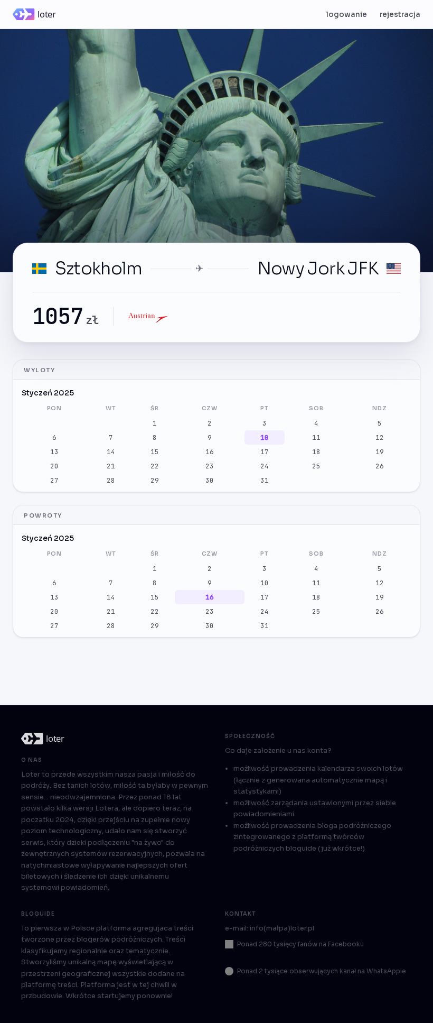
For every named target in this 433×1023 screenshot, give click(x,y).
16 (209, 451)
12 (379, 437)
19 (379, 451)
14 (111, 451)
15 (154, 451)
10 (264, 437)
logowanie (346, 14)
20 (54, 466)
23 (209, 466)
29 (154, 480)
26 (379, 466)
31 (264, 480)
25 (316, 466)
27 (54, 480)
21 (111, 466)
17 (264, 451)
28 (111, 480)
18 (316, 451)
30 (209, 480)
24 (264, 466)
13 (54, 451)
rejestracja (400, 14)
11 (316, 437)
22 (154, 466)
